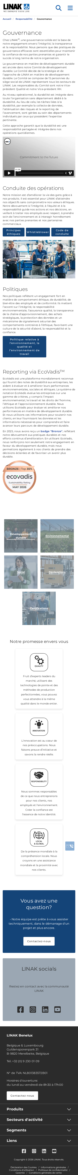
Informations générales (53, 1167)
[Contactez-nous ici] (69, 846)
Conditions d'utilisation (21, 1170)
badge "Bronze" (52, 431)
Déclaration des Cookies (24, 1167)
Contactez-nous (39, 941)
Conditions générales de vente (45, 1173)
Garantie (20, 1173)
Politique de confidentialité (52, 1170)
